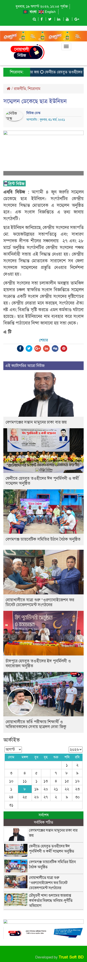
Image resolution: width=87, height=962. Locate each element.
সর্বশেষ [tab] (44, 815)
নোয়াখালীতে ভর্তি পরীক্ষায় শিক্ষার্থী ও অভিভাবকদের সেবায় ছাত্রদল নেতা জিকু (36, 724)
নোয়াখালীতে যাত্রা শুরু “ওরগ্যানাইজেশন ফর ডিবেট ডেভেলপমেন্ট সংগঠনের (40, 602)
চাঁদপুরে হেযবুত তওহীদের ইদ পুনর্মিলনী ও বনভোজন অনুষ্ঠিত (38, 663)
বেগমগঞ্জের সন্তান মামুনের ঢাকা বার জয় (36, 422)
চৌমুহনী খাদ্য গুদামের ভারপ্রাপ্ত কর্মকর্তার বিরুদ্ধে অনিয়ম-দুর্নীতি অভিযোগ (50, 900)
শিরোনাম (34, 88)
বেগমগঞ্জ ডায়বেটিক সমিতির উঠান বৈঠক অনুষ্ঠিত (43, 539)
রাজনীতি (20, 88)
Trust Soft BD (71, 957)
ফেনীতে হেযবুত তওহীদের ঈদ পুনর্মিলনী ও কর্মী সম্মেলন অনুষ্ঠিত (42, 481)
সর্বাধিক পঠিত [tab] (43, 822)
